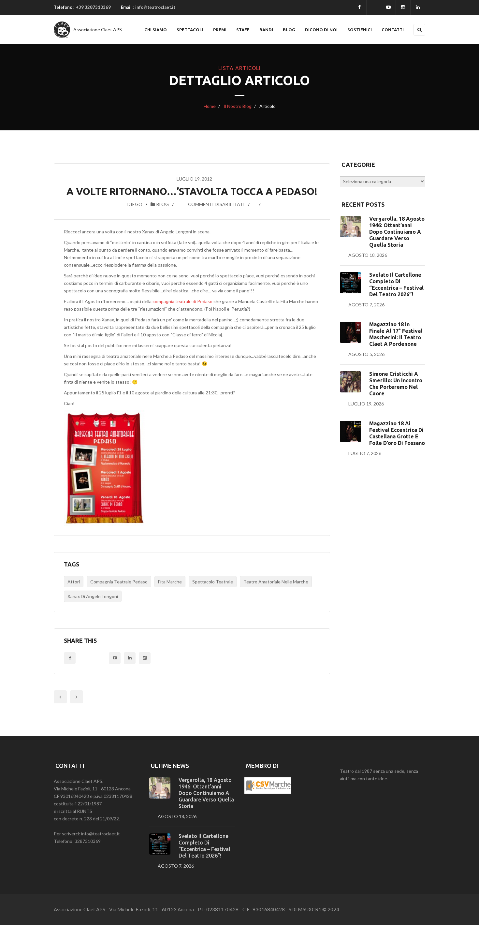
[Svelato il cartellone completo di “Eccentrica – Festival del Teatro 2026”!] (350, 282)
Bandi (266, 29)
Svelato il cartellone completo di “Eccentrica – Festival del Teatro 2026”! (396, 284)
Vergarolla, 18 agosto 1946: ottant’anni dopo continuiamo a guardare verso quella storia (397, 232)
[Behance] (130, 658)
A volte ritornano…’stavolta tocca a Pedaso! (191, 191)
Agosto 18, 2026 (367, 255)
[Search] (419, 30)
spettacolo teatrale (212, 581)
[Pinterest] (145, 658)
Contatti (393, 29)
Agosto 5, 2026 (366, 354)
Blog (289, 29)
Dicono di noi (321, 29)
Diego (134, 204)
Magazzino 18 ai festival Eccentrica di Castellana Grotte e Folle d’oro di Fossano (397, 433)
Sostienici (359, 29)
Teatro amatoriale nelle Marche (275, 581)
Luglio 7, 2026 (364, 453)
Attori (73, 581)
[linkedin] (418, 7)
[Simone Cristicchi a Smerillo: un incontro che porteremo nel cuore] (350, 381)
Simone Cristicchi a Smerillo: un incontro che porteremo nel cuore (395, 383)
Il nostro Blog (237, 106)
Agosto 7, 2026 (366, 304)
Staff (243, 29)
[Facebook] (359, 7)
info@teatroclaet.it (155, 7)
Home (210, 106)
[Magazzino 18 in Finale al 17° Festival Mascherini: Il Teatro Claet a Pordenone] (350, 332)
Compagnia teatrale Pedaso (119, 581)
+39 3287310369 (93, 7)
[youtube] (388, 7)
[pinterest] (403, 7)
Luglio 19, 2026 (366, 403)
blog (162, 204)
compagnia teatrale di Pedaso (182, 301)
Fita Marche (170, 581)
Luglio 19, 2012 (194, 179)
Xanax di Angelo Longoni (92, 596)
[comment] (180, 204)
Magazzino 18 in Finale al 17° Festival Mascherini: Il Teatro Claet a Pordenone (395, 334)
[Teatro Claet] (62, 30)
